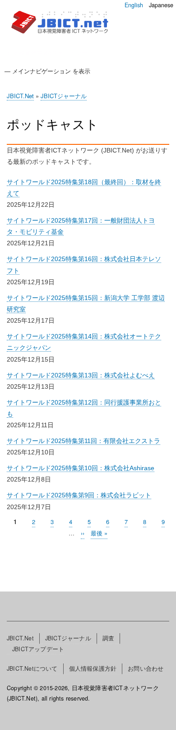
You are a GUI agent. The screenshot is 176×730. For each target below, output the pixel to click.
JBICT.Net (20, 95)
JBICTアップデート (38, 649)
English (134, 5)
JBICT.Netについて (32, 668)
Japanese (161, 5)
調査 (108, 638)
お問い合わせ (145, 668)
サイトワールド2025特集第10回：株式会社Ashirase (80, 468)
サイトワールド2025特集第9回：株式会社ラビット (79, 495)
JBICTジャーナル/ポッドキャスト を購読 (10, 554)
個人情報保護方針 (93, 668)
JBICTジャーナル (64, 95)
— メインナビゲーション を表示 (47, 71)
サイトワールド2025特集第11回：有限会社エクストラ (83, 440)
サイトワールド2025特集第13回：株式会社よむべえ (81, 375)
